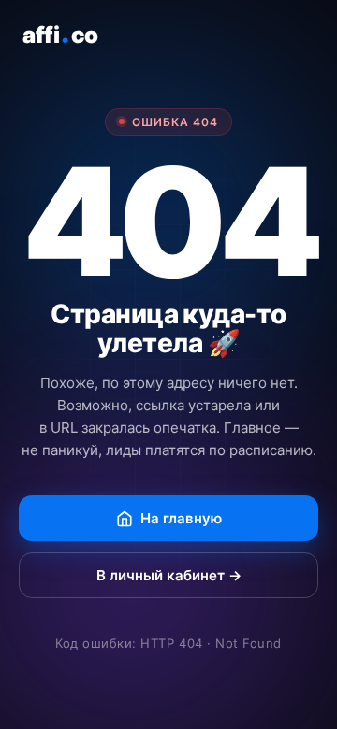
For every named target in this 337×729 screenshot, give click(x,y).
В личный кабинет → (169, 575)
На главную (181, 518)
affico (60, 34)
